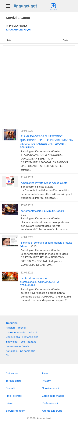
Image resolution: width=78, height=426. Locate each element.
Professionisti (50, 403)
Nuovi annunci (50, 388)
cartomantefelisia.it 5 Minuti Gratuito (42, 210)
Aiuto (45, 373)
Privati (9, 403)
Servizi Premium (15, 410)
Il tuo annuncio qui (18, 29)
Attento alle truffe (52, 410)
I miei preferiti (14, 395)
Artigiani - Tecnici (16, 327)
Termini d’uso (14, 380)
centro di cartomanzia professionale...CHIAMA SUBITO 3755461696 (39, 281)
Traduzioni (12, 322)
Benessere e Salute (17, 346)
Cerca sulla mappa (53, 395)
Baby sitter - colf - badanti (21, 341)
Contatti (10, 388)
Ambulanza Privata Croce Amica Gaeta (44, 182)
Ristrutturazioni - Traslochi (21, 332)
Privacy (46, 380)
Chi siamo (12, 373)
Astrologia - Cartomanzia (20, 350)
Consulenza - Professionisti (22, 336)
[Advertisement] (39, 84)
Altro (8, 355)
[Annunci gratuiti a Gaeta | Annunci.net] (25, 5)
